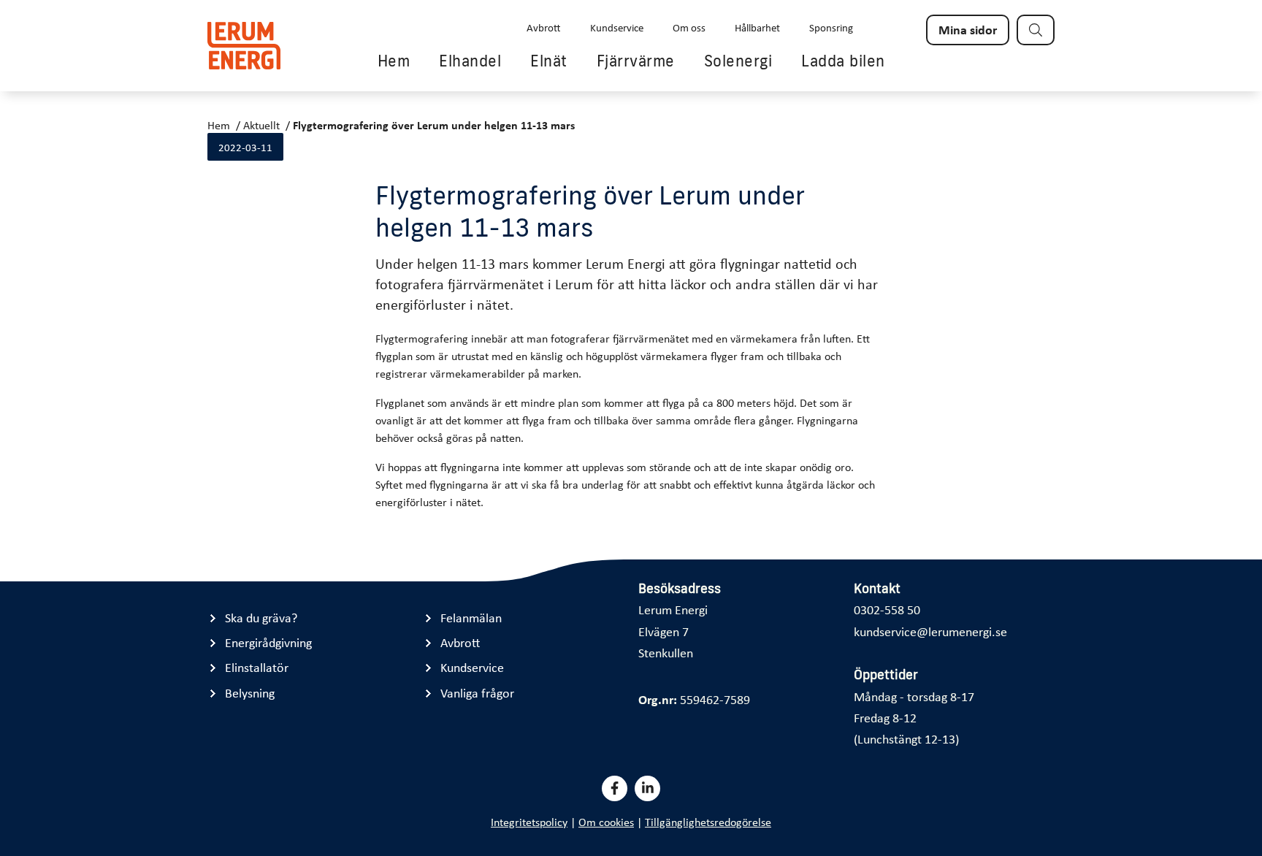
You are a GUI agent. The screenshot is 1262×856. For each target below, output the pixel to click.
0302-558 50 (887, 609)
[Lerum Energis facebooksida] (614, 788)
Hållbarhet (757, 27)
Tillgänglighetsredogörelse (708, 822)
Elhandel (470, 60)
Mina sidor (967, 29)
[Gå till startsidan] (243, 45)
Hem (394, 60)
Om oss (689, 27)
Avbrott (544, 27)
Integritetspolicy (529, 822)
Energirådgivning (268, 642)
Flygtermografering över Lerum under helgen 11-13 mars (434, 125)
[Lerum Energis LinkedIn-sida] (647, 788)
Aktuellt (261, 125)
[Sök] (1036, 30)
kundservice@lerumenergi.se (930, 631)
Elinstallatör (256, 667)
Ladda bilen (843, 60)
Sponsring (831, 27)
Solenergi (738, 60)
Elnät (548, 60)
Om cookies (606, 822)
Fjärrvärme (636, 60)
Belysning (250, 692)
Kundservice (616, 27)
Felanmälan (471, 617)
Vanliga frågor (477, 692)
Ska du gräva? (261, 617)
